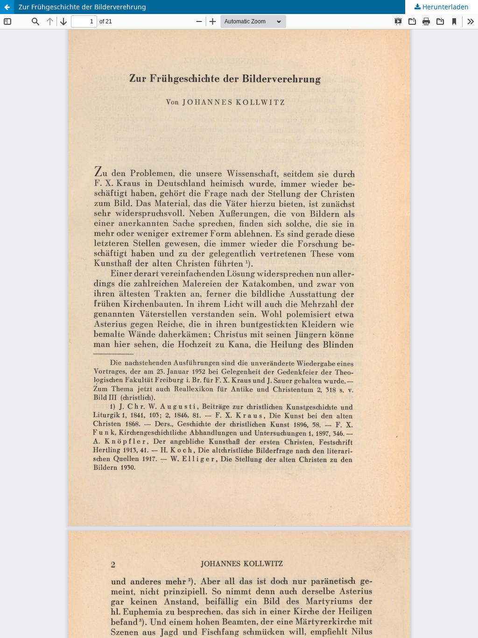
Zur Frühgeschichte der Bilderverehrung (82, 6)
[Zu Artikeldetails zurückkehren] (7, 7)
